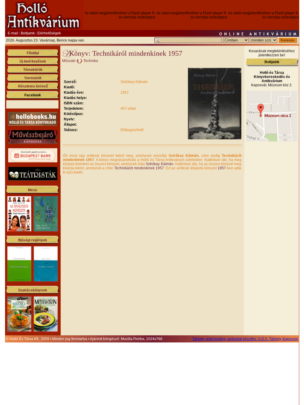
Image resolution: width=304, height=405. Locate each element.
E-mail (13, 33)
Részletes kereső (33, 86)
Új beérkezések (33, 61)
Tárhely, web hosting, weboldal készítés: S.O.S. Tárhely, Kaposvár (245, 339)
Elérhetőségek (49, 33)
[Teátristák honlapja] (32, 179)
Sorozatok (33, 78)
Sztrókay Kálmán (159, 164)
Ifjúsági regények (32, 240)
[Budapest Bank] (32, 161)
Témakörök (32, 70)
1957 (222, 168)
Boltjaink (28, 33)
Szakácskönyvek (32, 290)
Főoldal (33, 53)
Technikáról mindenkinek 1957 (139, 168)
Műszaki (68, 61)
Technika (90, 61)
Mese (32, 190)
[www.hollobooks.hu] (32, 124)
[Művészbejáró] (32, 143)
